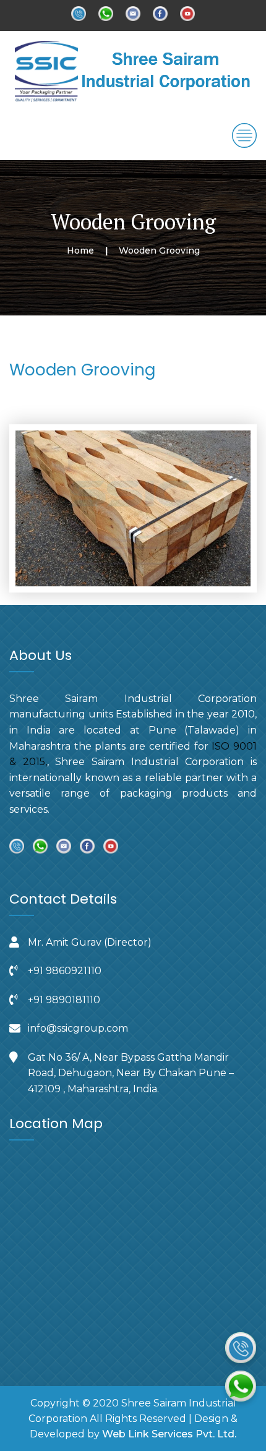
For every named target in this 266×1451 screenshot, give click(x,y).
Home (80, 250)
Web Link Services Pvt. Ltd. (169, 1434)
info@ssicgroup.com (78, 1028)
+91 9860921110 (64, 971)
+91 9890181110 (64, 1000)
